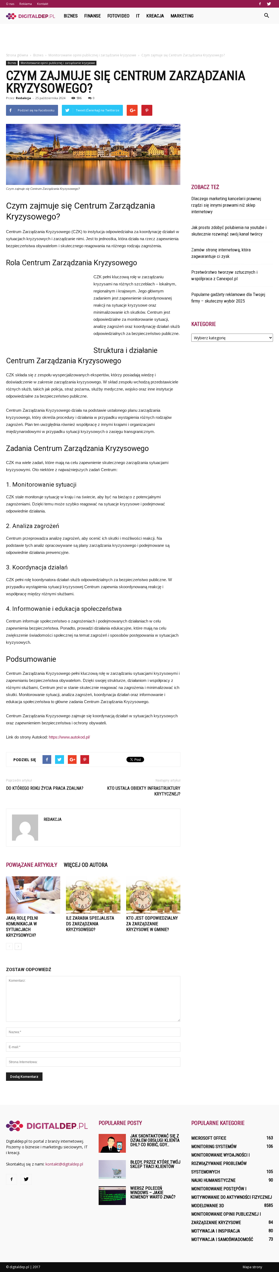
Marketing (182, 16)
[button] (266, 15)
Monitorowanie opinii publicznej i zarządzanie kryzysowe (58, 63)
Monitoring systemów (213, 1146)
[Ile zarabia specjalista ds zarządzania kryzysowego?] (93, 895)
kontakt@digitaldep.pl (64, 1164)
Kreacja (155, 16)
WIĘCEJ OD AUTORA (86, 865)
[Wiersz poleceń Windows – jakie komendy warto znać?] (112, 1195)
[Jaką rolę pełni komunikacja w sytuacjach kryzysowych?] (33, 895)
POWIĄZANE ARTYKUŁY (31, 865)
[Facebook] (260, 4)
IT (138, 16)
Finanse (92, 16)
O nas (10, 4)
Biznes (71, 16)
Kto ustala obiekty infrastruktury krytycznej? (143, 791)
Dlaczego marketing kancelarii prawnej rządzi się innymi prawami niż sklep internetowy (226, 205)
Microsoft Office (208, 1138)
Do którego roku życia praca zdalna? (44, 788)
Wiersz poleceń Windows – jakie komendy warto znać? (152, 1193)
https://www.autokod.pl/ (69, 737)
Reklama (25, 4)
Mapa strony (252, 1267)
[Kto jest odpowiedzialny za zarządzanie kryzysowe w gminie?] (153, 895)
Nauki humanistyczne (213, 1180)
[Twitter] (269, 4)
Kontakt (42, 4)
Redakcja (23, 98)
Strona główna (17, 55)
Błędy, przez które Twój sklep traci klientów (155, 1164)
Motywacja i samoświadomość (222, 1239)
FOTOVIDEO (118, 16)
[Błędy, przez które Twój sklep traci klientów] (112, 1169)
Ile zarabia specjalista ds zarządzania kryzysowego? (90, 924)
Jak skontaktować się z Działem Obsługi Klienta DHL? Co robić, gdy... (155, 1140)
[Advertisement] (139, 38)
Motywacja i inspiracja (215, 1231)
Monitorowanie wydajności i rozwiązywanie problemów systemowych (220, 1163)
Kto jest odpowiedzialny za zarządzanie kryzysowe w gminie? (152, 924)
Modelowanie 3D (207, 1205)
